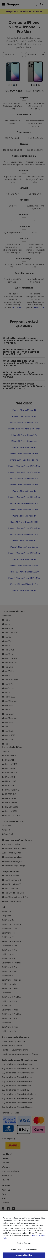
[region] (24, 1235)
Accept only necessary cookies (24, 1249)
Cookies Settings (24, 1243)
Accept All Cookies (24, 1255)
